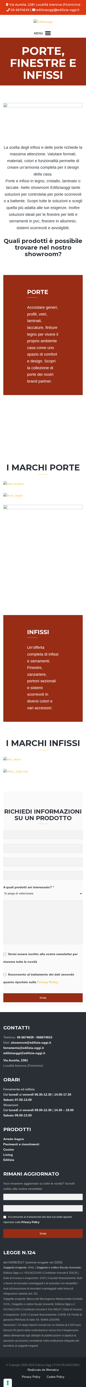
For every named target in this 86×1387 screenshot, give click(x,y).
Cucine (8, 1149)
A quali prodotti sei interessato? (28, 887)
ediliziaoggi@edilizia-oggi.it (57, 10)
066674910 (44, 1037)
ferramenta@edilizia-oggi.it (23, 1048)
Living (8, 1154)
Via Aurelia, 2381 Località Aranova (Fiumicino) (44, 5)
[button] (38, 33)
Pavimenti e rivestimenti (21, 1144)
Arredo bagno (13, 1139)
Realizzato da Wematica (43, 1369)
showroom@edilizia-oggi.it (31, 1042)
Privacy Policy (47, 982)
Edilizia (8, 1160)
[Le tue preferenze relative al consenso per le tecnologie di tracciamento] (8, 1383)
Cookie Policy (55, 1376)
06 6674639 (19, 10)
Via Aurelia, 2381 (15, 1060)
